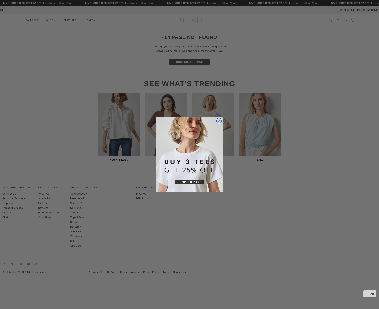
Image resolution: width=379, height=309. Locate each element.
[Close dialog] (219, 120)
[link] (189, 154)
